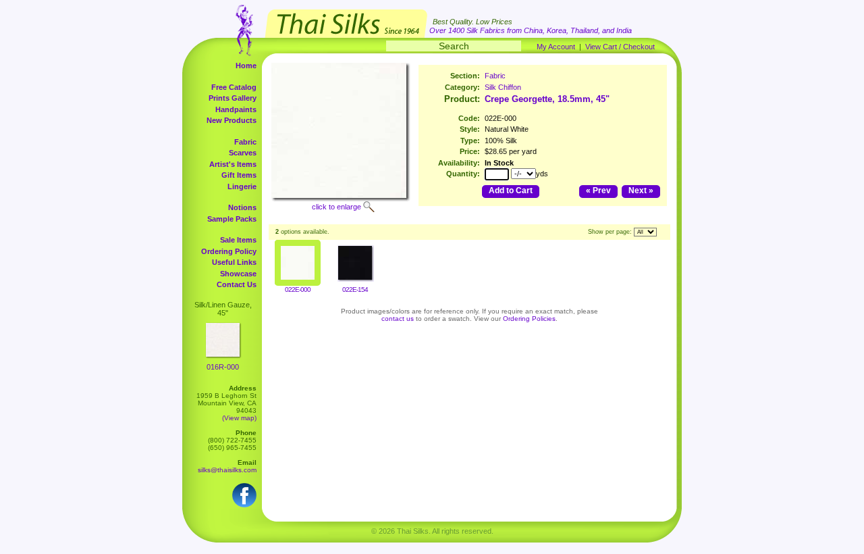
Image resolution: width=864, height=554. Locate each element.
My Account (556, 47)
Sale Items (238, 240)
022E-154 (355, 289)
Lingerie (241, 186)
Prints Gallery (232, 98)
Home (246, 65)
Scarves (242, 153)
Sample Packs (231, 219)
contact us (397, 318)
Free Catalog (233, 87)
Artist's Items (232, 164)
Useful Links (234, 262)
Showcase (238, 274)
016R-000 (223, 367)
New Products (231, 120)
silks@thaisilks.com (227, 470)
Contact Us (236, 284)
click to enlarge (336, 207)
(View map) (239, 418)
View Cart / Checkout (620, 47)
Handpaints (235, 109)
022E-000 (297, 289)
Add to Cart (511, 190)
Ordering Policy (228, 251)
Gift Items (238, 175)
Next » (640, 190)
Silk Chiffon (503, 87)
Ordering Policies (529, 318)
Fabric (245, 142)
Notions (242, 207)
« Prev (598, 190)
